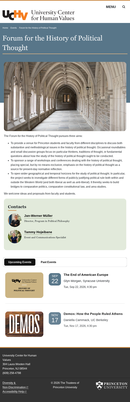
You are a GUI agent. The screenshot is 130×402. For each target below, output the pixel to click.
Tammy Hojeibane (38, 232)
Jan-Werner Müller (38, 215)
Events (13, 28)
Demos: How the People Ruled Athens (93, 313)
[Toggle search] (123, 6)
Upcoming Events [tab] (19, 262)
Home (5, 28)
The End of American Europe (86, 275)
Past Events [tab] (48, 262)
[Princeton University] (111, 385)
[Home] (38, 16)
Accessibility (13, 391)
